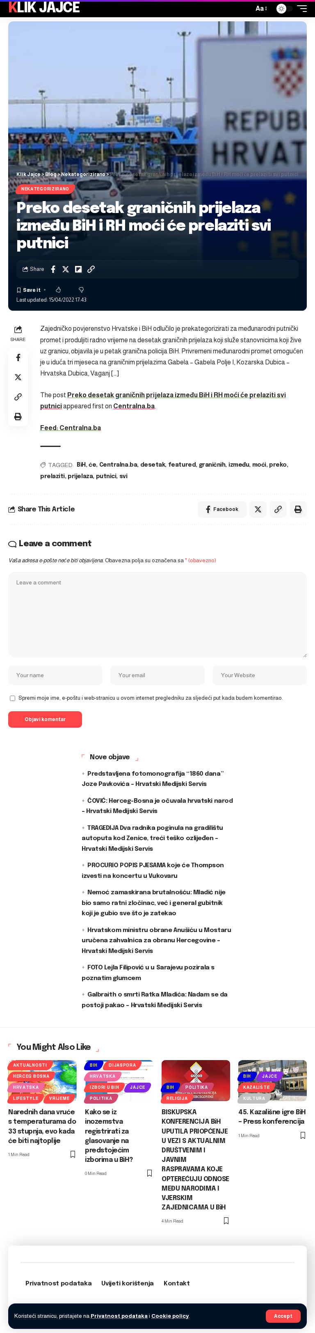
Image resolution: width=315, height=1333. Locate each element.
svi (123, 476)
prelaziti (52, 476)
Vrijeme (59, 1098)
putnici (106, 476)
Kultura (254, 1098)
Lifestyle (25, 1098)
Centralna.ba (134, 406)
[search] (245, 9)
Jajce (137, 1087)
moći (259, 465)
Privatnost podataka (119, 1316)
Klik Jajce (44, 8)
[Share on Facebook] (53, 269)
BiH (81, 465)
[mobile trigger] (300, 8)
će (92, 465)
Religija (177, 1098)
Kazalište (256, 1087)
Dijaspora (122, 1065)
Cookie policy (170, 1316)
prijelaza (80, 476)
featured (182, 465)
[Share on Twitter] (65, 269)
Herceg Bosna (31, 1076)
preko (278, 465)
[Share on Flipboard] (78, 269)
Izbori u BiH (104, 1087)
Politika (101, 1098)
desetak (152, 465)
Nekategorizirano (45, 189)
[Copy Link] (91, 269)
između (238, 465)
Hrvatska (26, 1087)
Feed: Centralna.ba (70, 427)
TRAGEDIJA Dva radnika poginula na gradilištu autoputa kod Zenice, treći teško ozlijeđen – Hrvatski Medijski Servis (152, 838)
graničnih (212, 465)
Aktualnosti (30, 1065)
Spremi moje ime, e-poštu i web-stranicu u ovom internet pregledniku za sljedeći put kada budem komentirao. (150, 698)
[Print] (18, 416)
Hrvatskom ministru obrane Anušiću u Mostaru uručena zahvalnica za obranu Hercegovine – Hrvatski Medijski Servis (156, 941)
